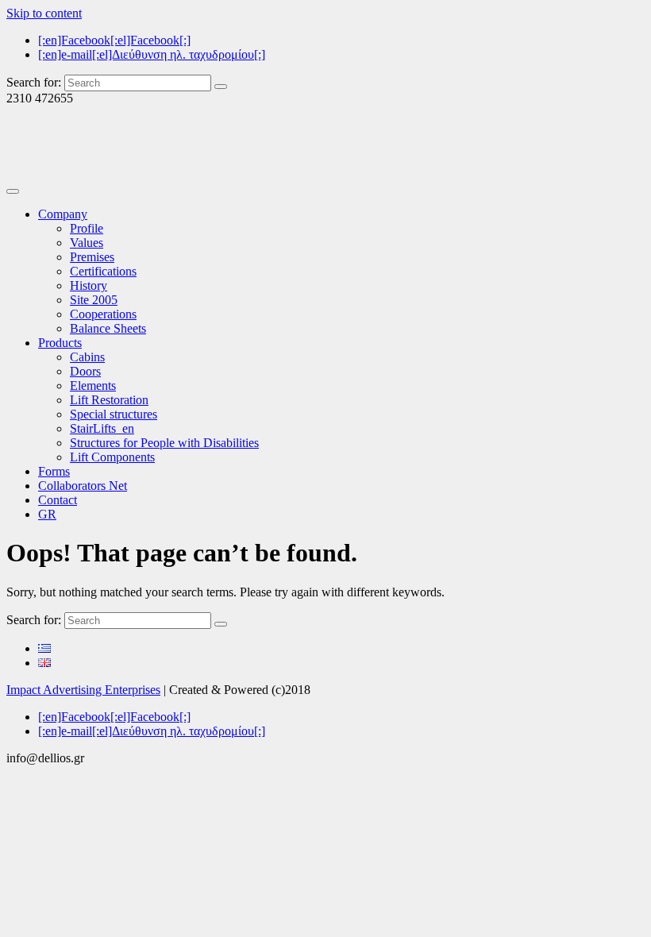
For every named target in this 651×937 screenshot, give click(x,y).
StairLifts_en (102, 428)
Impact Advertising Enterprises (83, 689)
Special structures (113, 414)
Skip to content (44, 13)
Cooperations (103, 314)
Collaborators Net (82, 485)
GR (47, 514)
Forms (54, 471)
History (88, 285)
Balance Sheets (108, 328)
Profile (86, 228)
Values (86, 242)
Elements (93, 385)
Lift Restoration (109, 400)
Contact (57, 500)
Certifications (103, 271)
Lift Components (112, 457)
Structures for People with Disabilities (164, 442)
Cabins (87, 357)
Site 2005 (93, 300)
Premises (92, 257)
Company (62, 214)
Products (60, 342)
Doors (85, 371)
